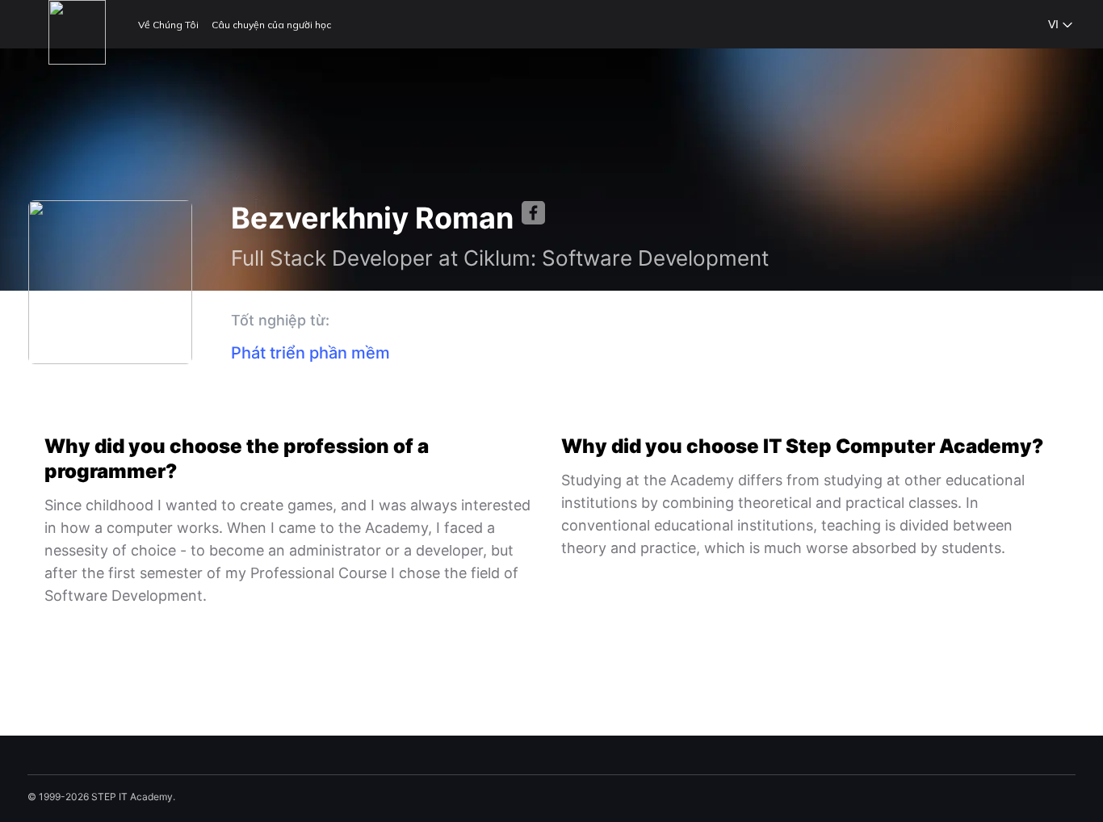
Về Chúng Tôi (168, 25)
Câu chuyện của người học (271, 25)
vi (1053, 24)
